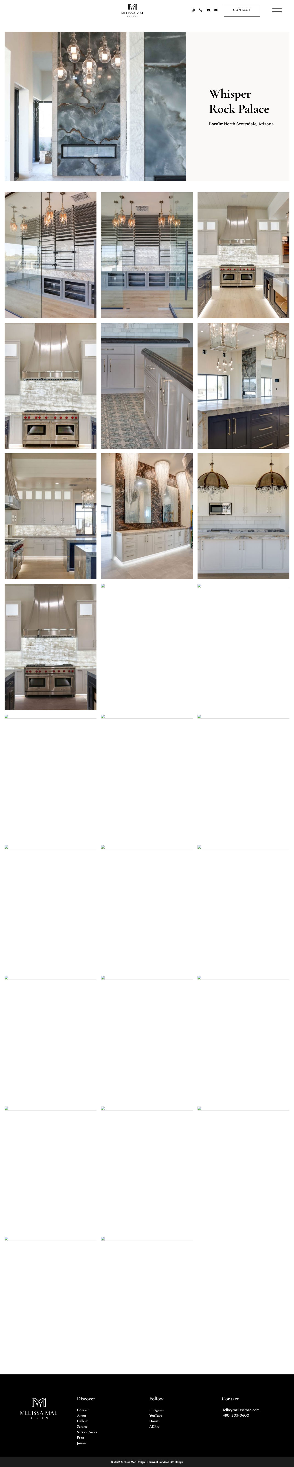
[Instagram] (193, 10)
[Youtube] (216, 10)
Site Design (176, 1462)
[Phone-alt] (201, 10)
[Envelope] (208, 10)
